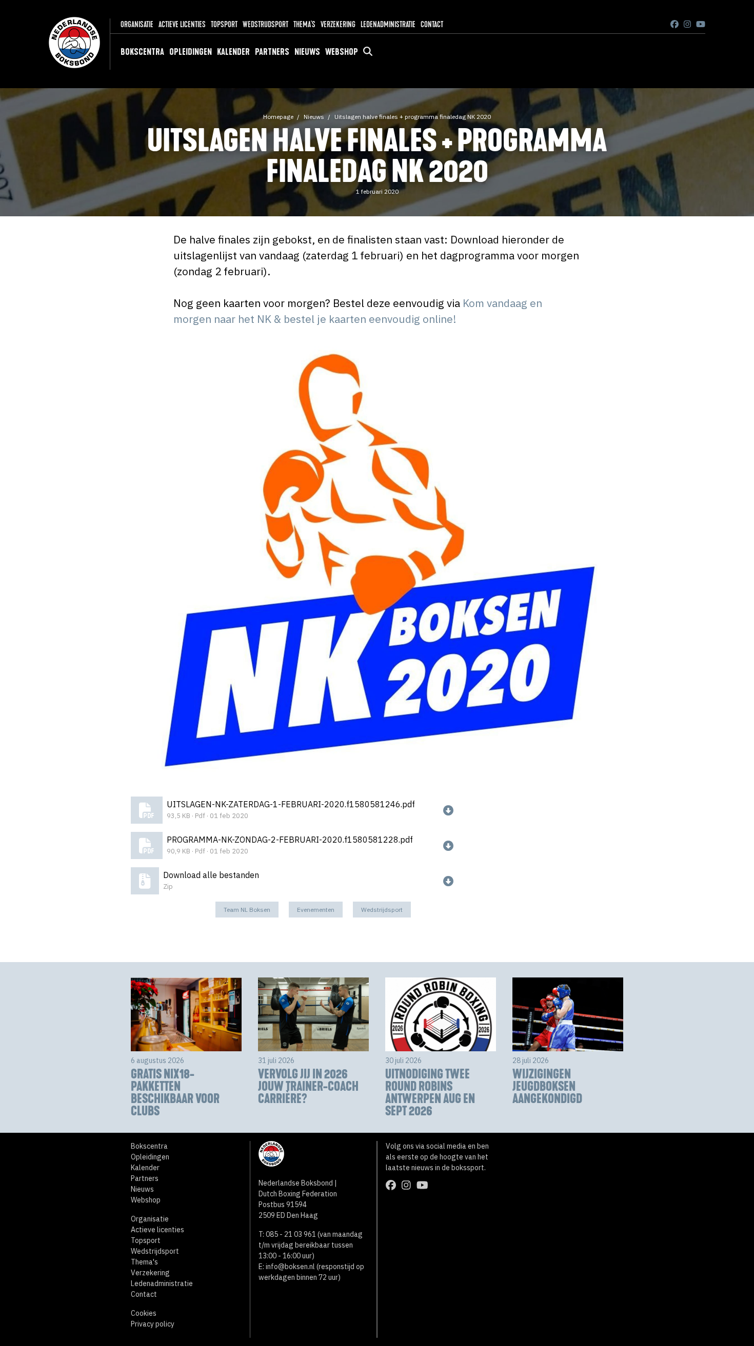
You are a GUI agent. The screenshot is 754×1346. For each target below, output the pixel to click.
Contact (432, 24)
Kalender (233, 51)
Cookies (143, 1313)
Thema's (304, 24)
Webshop (341, 51)
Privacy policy (152, 1324)
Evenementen (315, 909)
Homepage (278, 116)
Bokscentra (142, 51)
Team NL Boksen (247, 909)
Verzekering (338, 24)
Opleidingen (190, 51)
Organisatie (137, 24)
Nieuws (307, 51)
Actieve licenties (182, 24)
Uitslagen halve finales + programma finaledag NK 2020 (412, 116)
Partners (272, 51)
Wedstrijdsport (265, 24)
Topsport (224, 24)
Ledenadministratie (388, 24)
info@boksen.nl (290, 1266)
